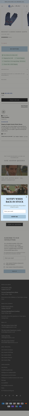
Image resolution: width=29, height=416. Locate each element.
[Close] (26, 197)
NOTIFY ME (14, 216)
